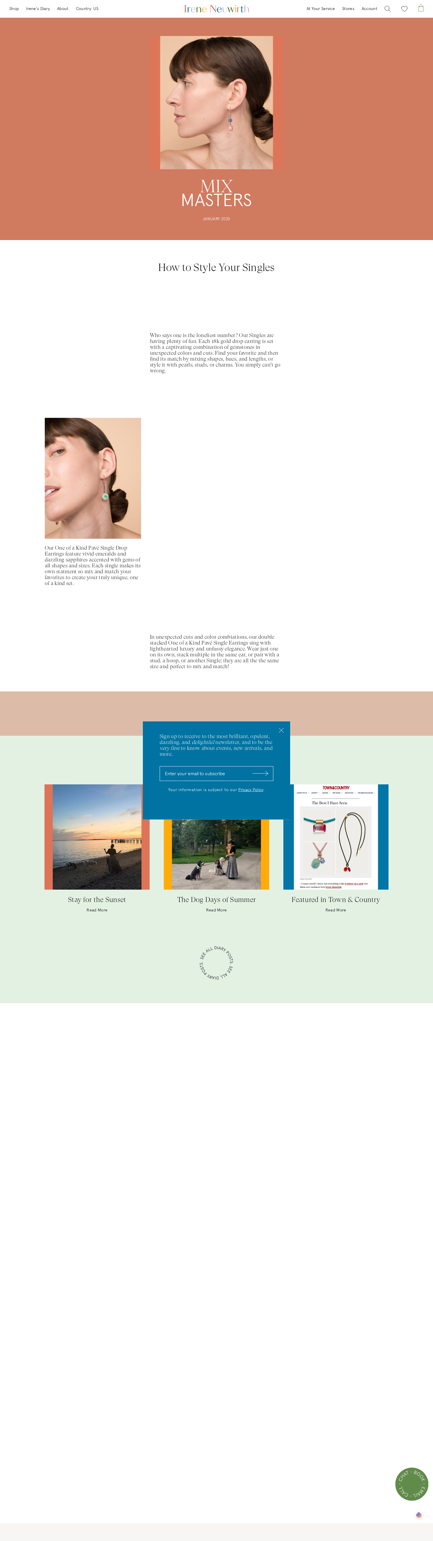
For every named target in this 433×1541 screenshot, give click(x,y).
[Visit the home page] (216, 9)
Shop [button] (14, 9)
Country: (87, 9)
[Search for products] (388, 9)
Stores (348, 9)
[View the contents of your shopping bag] (421, 8)
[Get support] (412, 1484)
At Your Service (321, 9)
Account (369, 9)
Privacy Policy (250, 790)
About (63, 9)
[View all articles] (216, 963)
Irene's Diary (38, 9)
